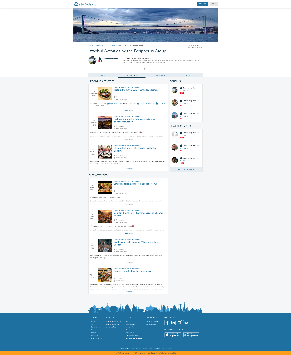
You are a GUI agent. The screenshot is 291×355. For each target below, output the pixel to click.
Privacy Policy (167, 349)
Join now (203, 4)
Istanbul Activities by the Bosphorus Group (127, 87)
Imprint (144, 349)
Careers (93, 333)
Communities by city (112, 324)
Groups (112, 45)
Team (93, 324)
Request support (131, 324)
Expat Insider (130, 333)
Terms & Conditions (154, 349)
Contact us (94, 335)
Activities (132, 75)
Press (93, 330)
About (93, 321)
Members (160, 75)
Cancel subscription (132, 335)
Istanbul (105, 45)
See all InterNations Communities (164, 353)
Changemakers (151, 324)
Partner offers (130, 327)
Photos (188, 75)
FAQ (127, 321)
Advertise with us (96, 338)
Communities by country (114, 321)
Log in (213, 4)
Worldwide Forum (111, 327)
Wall (102, 75)
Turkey (97, 45)
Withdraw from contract (134, 338)
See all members (188, 170)
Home (90, 45)
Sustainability (95, 327)
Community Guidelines (153, 321)
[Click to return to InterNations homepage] (85, 4)
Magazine (129, 330)
